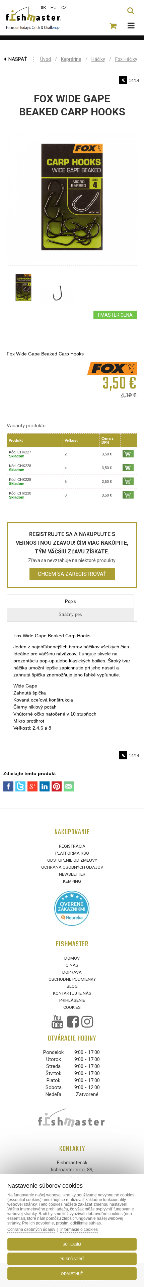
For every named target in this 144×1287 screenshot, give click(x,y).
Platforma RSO (72, 853)
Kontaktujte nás (72, 993)
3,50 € (107, 454)
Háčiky (98, 59)
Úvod (45, 59)
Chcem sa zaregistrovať (72, 574)
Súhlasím (72, 1244)
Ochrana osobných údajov (72, 867)
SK (43, 7)
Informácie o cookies (79, 1229)
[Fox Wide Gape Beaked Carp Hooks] (72, 262)
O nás (72, 965)
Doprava (72, 972)
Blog (72, 986)
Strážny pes (70, 614)
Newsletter (72, 874)
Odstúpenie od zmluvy (72, 860)
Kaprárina (71, 59)
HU (54, 7)
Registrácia (72, 846)
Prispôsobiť (72, 1259)
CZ (64, 7)
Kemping (72, 881)
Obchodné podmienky (72, 979)
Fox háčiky (126, 59)
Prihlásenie (72, 1000)
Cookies (72, 1007)
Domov (72, 958)
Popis (70, 601)
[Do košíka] (128, 453)
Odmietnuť (72, 1274)
